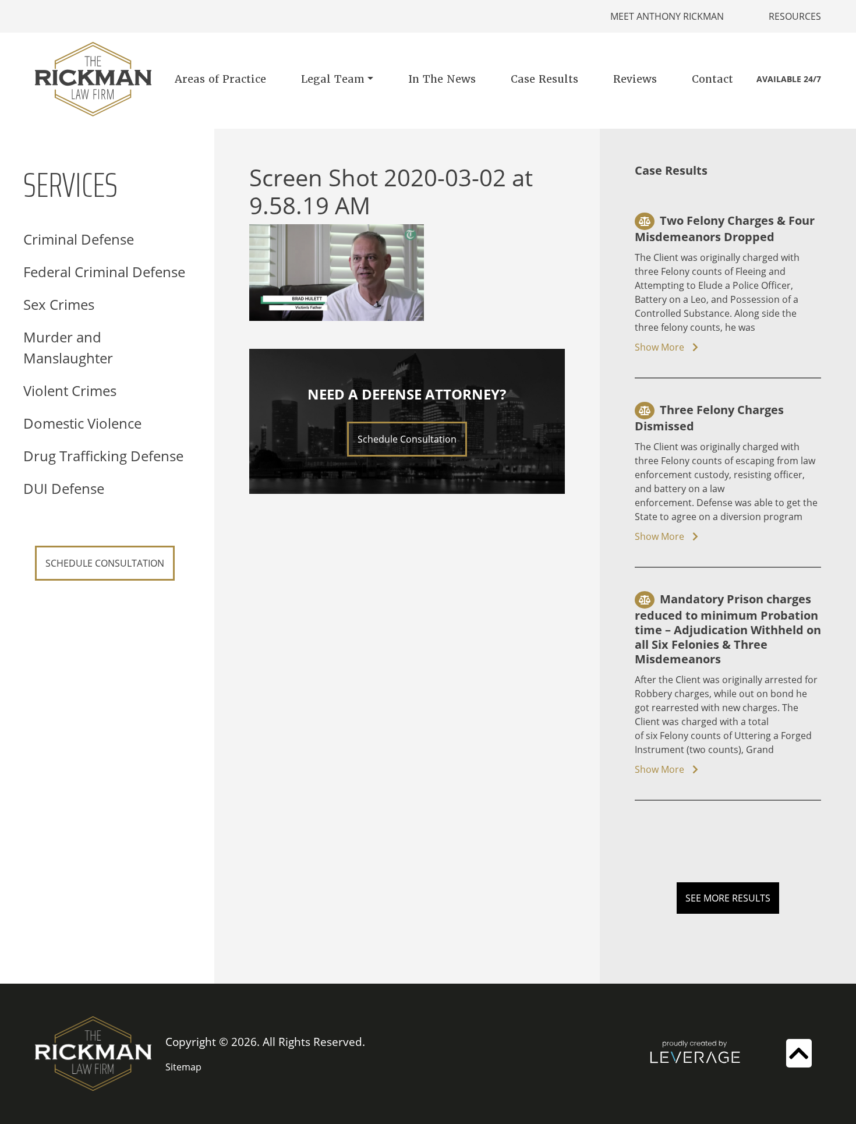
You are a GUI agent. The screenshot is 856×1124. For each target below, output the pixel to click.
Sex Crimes (58, 304)
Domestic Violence (82, 423)
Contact (712, 79)
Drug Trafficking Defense (103, 455)
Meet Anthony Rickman (667, 16)
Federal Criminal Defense (104, 271)
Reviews (635, 79)
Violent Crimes (69, 390)
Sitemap (183, 1067)
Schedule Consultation (407, 439)
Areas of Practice (220, 79)
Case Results (544, 79)
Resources (795, 16)
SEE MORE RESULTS (727, 898)
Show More (661, 347)
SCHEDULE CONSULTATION (104, 563)
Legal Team (333, 79)
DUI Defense (63, 488)
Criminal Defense (78, 239)
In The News (442, 79)
